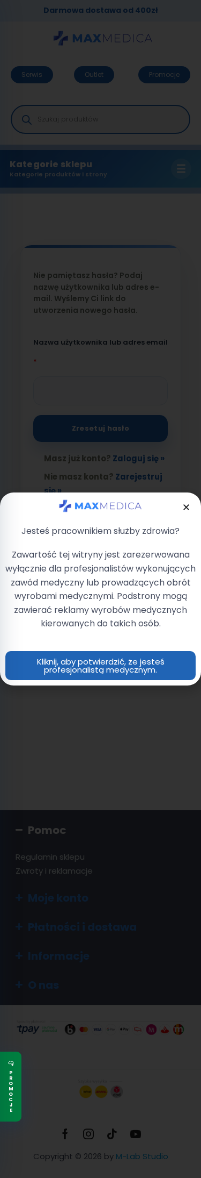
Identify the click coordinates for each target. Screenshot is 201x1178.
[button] (186, 507)
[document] (100, 589)
